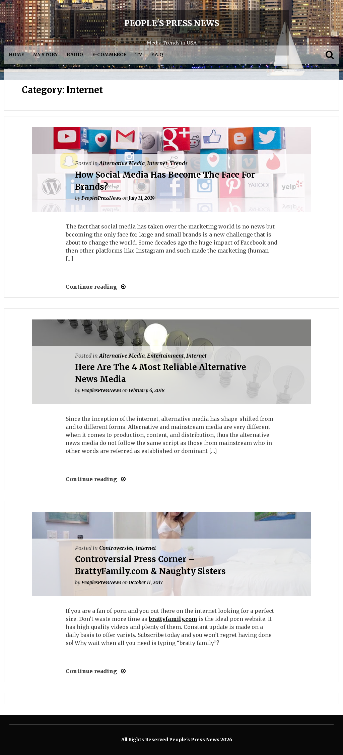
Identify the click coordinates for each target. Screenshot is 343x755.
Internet (157, 163)
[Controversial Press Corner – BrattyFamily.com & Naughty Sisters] (121, 671)
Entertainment (165, 355)
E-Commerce (109, 55)
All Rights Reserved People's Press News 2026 (176, 740)
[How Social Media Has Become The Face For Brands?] (121, 286)
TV (138, 55)
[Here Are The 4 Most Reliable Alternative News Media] (121, 479)
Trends (179, 163)
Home (16, 55)
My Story (45, 55)
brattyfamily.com (173, 619)
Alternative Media (122, 163)
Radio (75, 55)
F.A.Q (157, 55)
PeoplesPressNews (101, 198)
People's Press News (171, 23)
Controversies (116, 548)
